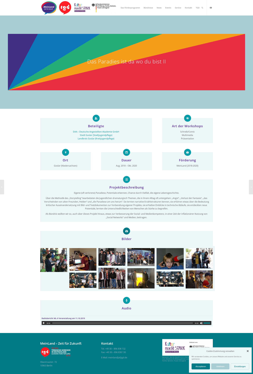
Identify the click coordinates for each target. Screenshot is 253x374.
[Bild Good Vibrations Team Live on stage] (113, 258)
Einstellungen (240, 366)
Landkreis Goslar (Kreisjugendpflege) (96, 138)
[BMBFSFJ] (104, 8)
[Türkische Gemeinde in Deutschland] (65, 8)
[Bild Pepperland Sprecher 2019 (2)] (113, 279)
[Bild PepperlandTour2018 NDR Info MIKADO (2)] (142, 279)
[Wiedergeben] (43, 323)
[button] (247, 351)
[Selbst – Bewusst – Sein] (2, 187)
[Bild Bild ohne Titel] (54, 261)
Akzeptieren (201, 366)
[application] (126, 323)
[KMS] (81, 8)
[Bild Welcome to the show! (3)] (200, 280)
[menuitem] (130, 8)
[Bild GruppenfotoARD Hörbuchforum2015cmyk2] (142, 258)
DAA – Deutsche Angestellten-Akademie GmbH (96, 131)
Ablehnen (220, 366)
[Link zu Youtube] (211, 8)
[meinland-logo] (49, 8)
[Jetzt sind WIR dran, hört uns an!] (251, 187)
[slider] (207, 323)
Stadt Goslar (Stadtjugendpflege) (96, 135)
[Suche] (202, 8)
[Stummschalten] (201, 323)
